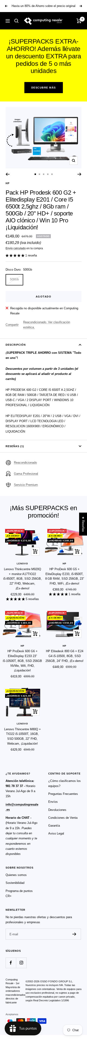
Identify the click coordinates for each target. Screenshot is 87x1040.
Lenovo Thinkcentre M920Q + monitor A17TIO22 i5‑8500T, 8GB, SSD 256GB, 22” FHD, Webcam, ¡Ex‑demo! (22, 578)
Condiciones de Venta (62, 817)
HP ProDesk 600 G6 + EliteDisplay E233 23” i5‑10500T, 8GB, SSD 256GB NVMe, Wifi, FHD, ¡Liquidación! (22, 660)
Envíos (53, 801)
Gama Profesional (26, 473)
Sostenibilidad (15, 883)
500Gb (14, 279)
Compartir (12, 324)
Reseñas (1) (15, 446)
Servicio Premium (26, 485)
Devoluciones (57, 810)
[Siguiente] (79, 174)
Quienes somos (16, 875)
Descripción (16, 344)
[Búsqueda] (16, 21)
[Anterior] (8, 174)
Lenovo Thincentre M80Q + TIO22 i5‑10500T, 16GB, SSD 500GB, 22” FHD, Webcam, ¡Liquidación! (22, 736)
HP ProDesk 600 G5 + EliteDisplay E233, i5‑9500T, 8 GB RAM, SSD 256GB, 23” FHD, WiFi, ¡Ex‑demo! (64, 576)
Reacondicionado (25, 462)
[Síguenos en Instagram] (21, 963)
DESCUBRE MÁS (43, 87)
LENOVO (22, 563)
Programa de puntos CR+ (19, 893)
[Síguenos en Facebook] (11, 963)
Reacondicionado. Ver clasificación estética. (46, 324)
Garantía (54, 825)
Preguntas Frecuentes (63, 794)
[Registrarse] (74, 934)
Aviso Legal (56, 833)
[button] (15, 255)
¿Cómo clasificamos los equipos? (64, 783)
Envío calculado (16, 248)
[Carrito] (79, 21)
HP (8, 183)
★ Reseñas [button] (83, 524)
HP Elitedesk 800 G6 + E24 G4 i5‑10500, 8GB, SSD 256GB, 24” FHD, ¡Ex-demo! (64, 656)
